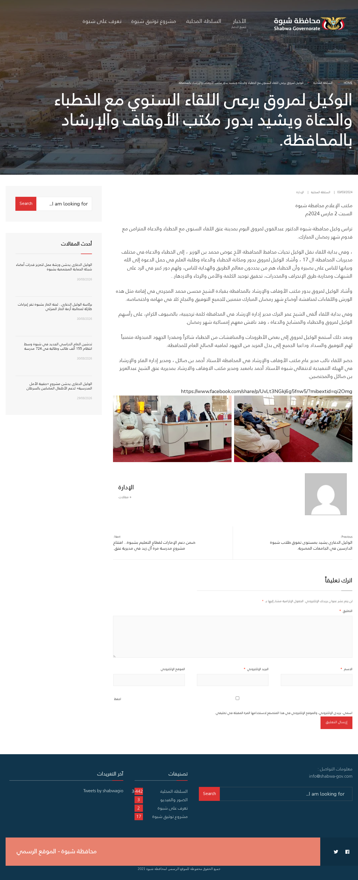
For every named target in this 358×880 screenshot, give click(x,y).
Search (26, 203)
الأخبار (238, 22)
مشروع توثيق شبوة (153, 20)
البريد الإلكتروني (256, 668)
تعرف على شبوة (102, 20)
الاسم (346, 668)
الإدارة (300, 192)
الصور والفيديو (174, 799)
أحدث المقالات (76, 244)
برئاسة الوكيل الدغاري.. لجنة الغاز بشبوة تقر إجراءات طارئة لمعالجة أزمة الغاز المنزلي (55, 306)
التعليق (345, 610)
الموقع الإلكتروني (173, 668)
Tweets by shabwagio (103, 790)
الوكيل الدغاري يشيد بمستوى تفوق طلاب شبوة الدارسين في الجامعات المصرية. (311, 542)
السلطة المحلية (203, 20)
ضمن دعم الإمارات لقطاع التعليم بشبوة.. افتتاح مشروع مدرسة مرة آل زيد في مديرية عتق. (154, 542)
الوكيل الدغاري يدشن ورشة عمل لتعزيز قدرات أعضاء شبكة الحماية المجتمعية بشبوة (54, 267)
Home (348, 82)
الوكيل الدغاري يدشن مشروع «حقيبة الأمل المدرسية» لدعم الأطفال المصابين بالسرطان (59, 386)
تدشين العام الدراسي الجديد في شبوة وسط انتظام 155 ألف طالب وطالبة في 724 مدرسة (58, 346)
